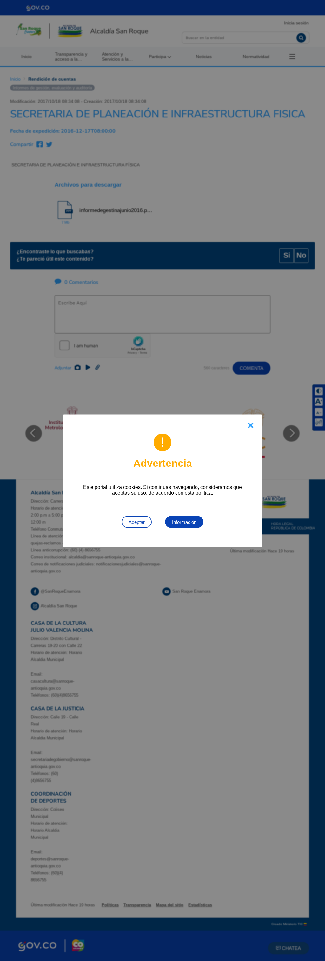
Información (184, 521)
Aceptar (137, 521)
